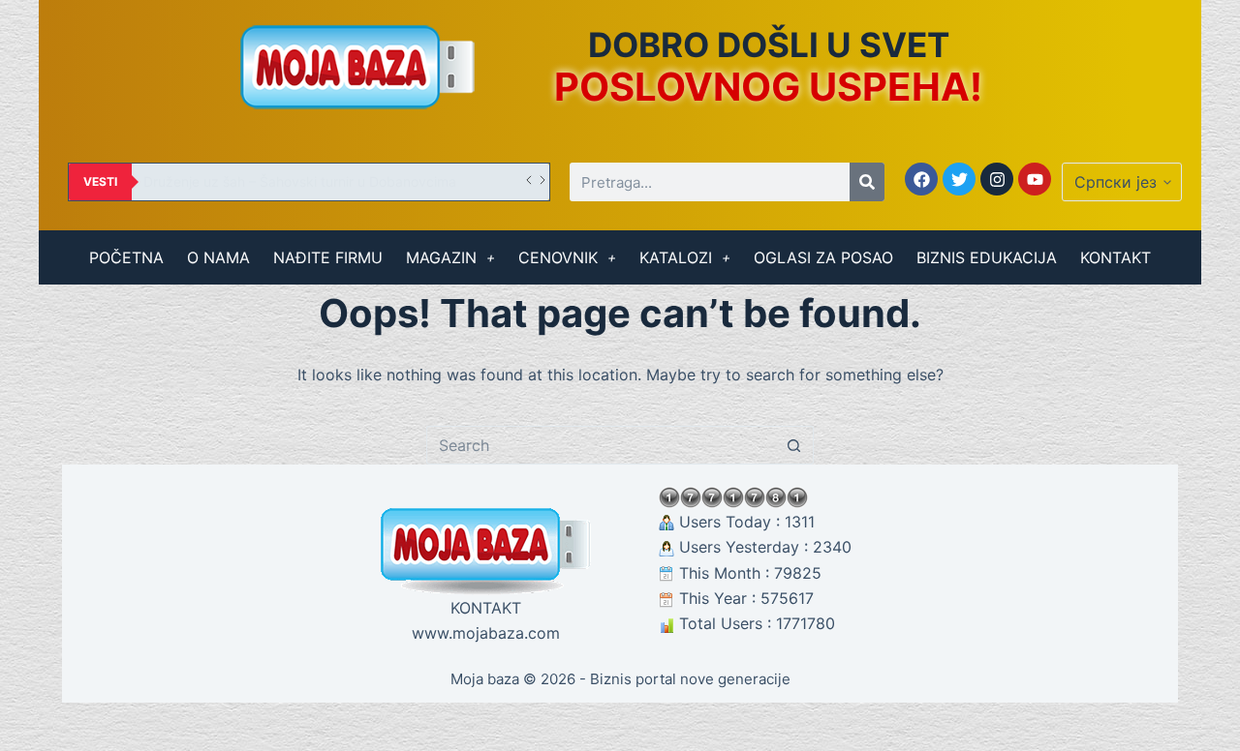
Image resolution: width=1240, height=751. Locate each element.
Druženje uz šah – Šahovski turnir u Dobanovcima (299, 181)
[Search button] (794, 445)
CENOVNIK (558, 257)
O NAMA (218, 257)
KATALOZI (675, 257)
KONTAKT (1115, 257)
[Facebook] (921, 179)
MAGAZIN (441, 257)
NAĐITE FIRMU (328, 257)
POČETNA (126, 257)
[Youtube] (1034, 179)
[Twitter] (959, 179)
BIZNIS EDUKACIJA (986, 257)
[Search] (867, 182)
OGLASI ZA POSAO (823, 257)
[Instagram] (996, 179)
